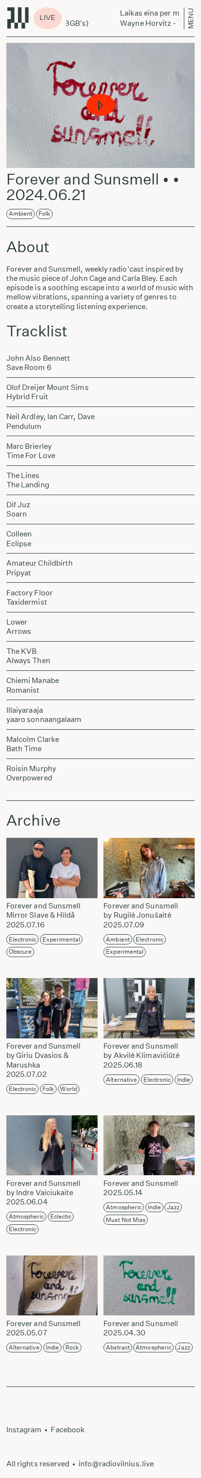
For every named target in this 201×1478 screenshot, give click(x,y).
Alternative (121, 1079)
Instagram (24, 1429)
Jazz (173, 1207)
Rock (72, 1347)
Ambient (21, 213)
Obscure (20, 951)
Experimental (61, 939)
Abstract (118, 1347)
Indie (183, 1079)
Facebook (67, 1429)
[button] (100, 105)
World (68, 1089)
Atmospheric (26, 1216)
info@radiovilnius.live (116, 1463)
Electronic (23, 939)
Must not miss (125, 1220)
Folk (44, 213)
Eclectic (61, 1216)
